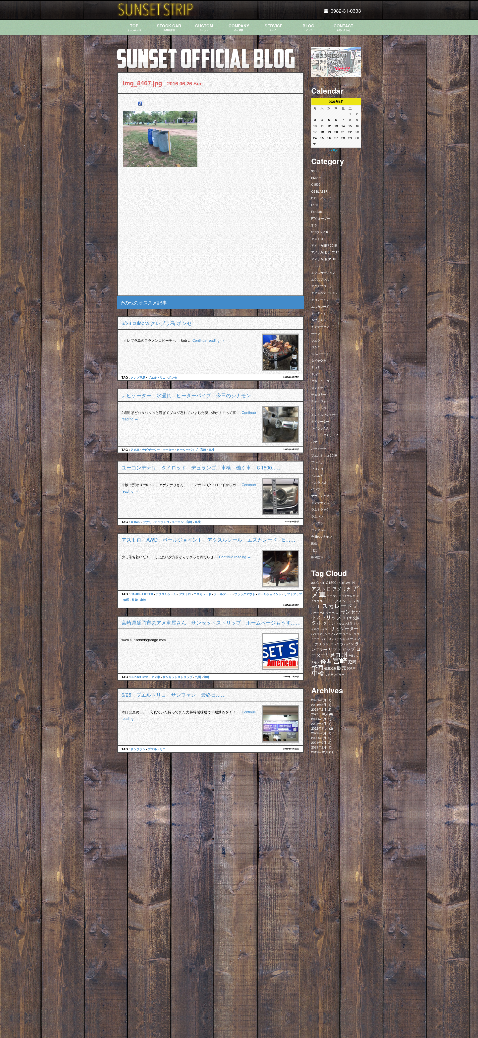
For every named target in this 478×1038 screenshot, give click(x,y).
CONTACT (343, 27)
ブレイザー (318, 462)
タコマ (315, 374)
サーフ (315, 333)
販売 (341, 667)
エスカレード (202, 594)
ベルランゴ (318, 482)
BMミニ (316, 177)
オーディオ (318, 313)
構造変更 (330, 668)
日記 (314, 550)
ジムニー (317, 347)
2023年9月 (318, 718)
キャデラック (320, 326)
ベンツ (315, 489)
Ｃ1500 (135, 521)
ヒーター (168, 449)
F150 (314, 205)
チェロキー (318, 394)
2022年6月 (318, 733)
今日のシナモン (321, 536)
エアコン (332, 596)
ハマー (315, 442)
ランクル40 (319, 529)
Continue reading (208, 340)
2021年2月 (318, 747)
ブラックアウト (244, 594)
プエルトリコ (157, 377)
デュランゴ (161, 521)
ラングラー (318, 523)
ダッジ (329, 623)
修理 (126, 599)
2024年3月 (318, 704)
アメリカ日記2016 (323, 259)
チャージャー (320, 401)
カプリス (317, 320)
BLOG (308, 27)
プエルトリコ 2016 (324, 455)
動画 (314, 543)
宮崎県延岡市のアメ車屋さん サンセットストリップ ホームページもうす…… (211, 622)
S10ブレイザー (321, 232)
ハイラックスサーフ (324, 435)
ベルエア (317, 475)
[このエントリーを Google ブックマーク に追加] (140, 103)
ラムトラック (320, 509)
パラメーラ (318, 448)
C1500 (135, 594)
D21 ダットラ (321, 198)
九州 (198, 677)
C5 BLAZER (319, 191)
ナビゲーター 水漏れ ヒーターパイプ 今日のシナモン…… (191, 395)
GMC (348, 583)
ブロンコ (317, 468)
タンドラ (317, 387)
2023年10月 (319, 714)
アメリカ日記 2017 (325, 252)
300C (315, 171)
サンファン (137, 749)
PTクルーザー (320, 218)
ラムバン (317, 516)
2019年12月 (319, 752)
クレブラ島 (137, 377)
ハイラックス (320, 428)
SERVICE (274, 27)
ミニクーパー (319, 639)
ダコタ (315, 367)
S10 (314, 225)
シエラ (315, 340)
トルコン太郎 (344, 623)
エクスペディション (324, 292)
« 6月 (334, 150)
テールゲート (223, 594)
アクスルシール (166, 594)
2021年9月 (318, 742)
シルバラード (320, 353)
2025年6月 (318, 699)
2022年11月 (319, 728)
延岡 (352, 662)
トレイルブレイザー (324, 414)
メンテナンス (320, 502)
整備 (135, 599)
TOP (134, 27)
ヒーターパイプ (187, 449)
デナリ (147, 521)
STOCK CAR (169, 27)
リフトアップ (293, 594)
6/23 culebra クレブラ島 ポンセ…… (161, 323)
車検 (212, 449)
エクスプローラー (323, 286)
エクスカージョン (323, 272)
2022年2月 (318, 737)
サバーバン (333, 612)
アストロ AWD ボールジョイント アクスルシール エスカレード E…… (208, 539)
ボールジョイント (270, 594)
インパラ (317, 266)
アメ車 (134, 449)
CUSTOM (204, 27)
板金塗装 (317, 557)
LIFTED (147, 594)
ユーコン (178, 521)
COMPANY (239, 27)
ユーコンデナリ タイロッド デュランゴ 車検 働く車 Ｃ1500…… (201, 467)
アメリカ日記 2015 (324, 245)
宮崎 (203, 449)
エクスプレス (320, 279)
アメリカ (341, 588)
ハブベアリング (320, 634)
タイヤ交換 (318, 360)
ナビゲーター (151, 449)
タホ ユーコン (321, 381)
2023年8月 (318, 723)
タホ (316, 622)
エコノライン (320, 299)
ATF (322, 583)
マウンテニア (320, 496)
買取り (351, 668)
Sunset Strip (139, 677)
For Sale (317, 211)
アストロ (185, 594)
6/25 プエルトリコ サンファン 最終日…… (173, 694)
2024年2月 (318, 709)
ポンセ (172, 377)
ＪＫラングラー (334, 674)
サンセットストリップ (177, 677)
